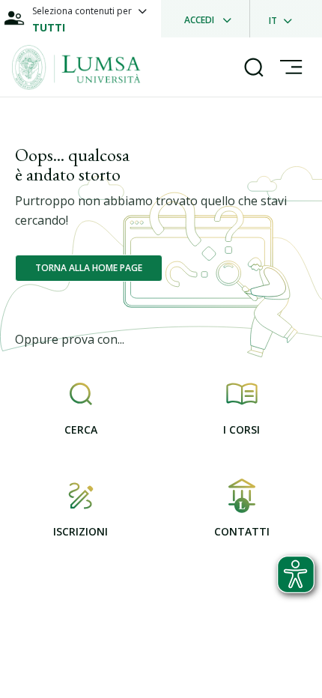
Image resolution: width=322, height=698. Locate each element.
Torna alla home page (88, 267)
